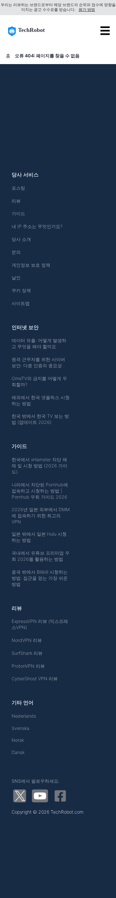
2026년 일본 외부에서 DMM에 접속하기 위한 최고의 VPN (41, 515)
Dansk (18, 752)
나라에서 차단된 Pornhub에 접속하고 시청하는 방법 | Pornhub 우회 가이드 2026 (40, 491)
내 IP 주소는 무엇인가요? (37, 226)
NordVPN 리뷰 (27, 640)
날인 (16, 277)
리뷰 (16, 201)
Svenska (20, 728)
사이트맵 (21, 303)
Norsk (18, 740)
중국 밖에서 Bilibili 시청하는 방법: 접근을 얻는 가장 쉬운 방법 (40, 578)
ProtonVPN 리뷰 (28, 666)
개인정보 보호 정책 (31, 265)
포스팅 (18, 188)
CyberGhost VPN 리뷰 (35, 678)
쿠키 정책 (21, 290)
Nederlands (24, 716)
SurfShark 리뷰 (27, 653)
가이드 (18, 213)
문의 (16, 252)
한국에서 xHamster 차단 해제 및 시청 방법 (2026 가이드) (39, 465)
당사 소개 (21, 239)
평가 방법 (87, 9)
